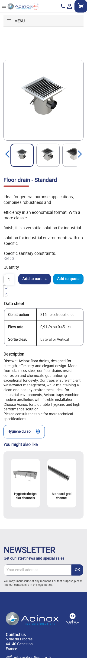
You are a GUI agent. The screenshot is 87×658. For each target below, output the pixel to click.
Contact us (16, 634)
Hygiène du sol (19, 431)
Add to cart (32, 279)
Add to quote (68, 279)
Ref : (7, 258)
